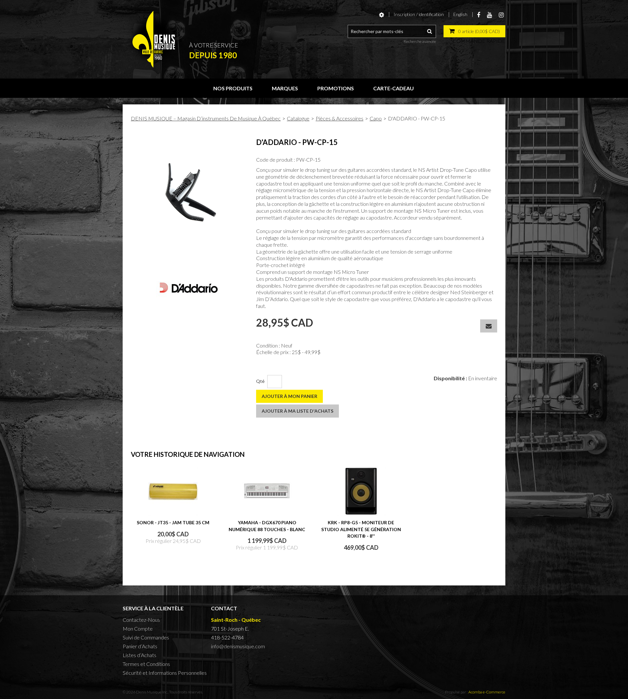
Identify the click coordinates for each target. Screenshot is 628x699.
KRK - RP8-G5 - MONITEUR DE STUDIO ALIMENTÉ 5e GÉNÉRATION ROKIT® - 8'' (361, 529)
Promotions (335, 88)
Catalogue (298, 118)
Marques (285, 88)
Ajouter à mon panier (289, 396)
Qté (260, 381)
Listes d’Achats (139, 655)
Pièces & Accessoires (339, 118)
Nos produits (233, 88)
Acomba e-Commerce (486, 692)
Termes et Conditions (146, 664)
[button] (474, 31)
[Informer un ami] (488, 325)
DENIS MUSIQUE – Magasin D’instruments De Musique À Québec (206, 118)
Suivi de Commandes (146, 637)
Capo (376, 118)
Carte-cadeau (393, 88)
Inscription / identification (418, 14)
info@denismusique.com (238, 646)
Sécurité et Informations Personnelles (165, 673)
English (460, 14)
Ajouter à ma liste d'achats (297, 411)
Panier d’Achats (140, 646)
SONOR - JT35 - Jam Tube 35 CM (173, 522)
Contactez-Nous (141, 620)
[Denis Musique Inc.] (154, 39)
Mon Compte (138, 628)
